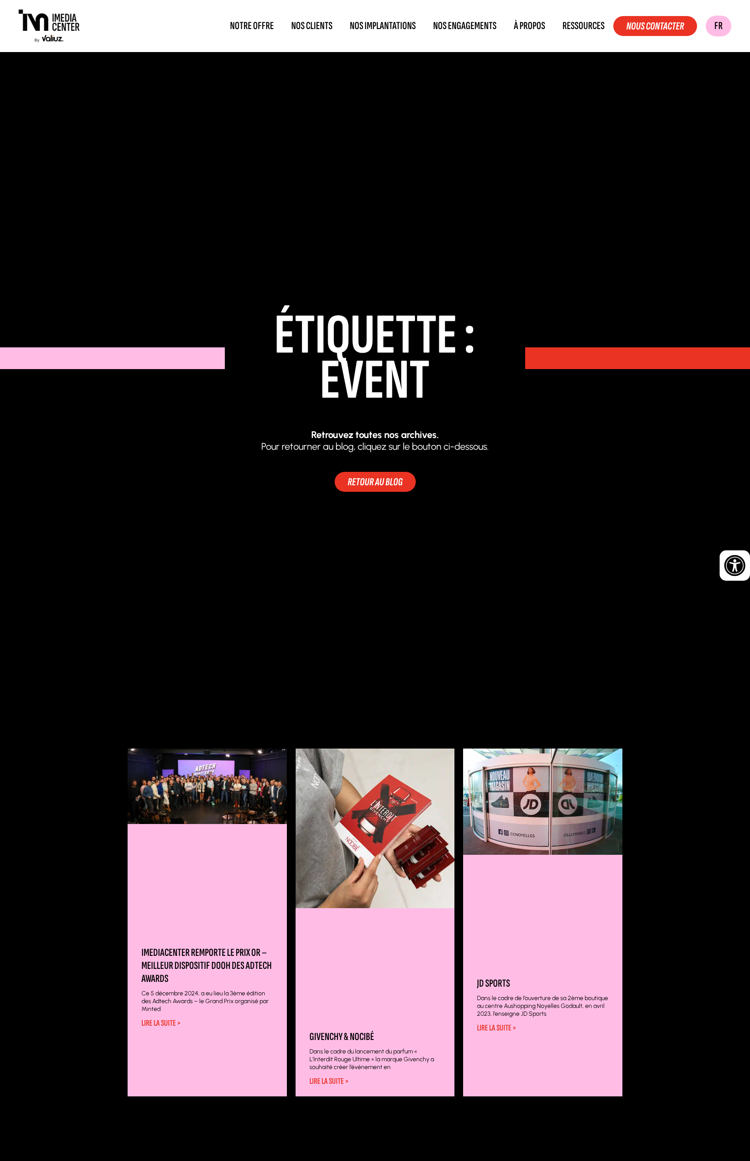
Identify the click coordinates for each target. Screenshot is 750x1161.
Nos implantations (383, 26)
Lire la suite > (161, 1023)
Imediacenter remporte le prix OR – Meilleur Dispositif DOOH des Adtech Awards (206, 965)
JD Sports (493, 983)
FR (718, 26)
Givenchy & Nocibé (341, 1036)
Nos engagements (465, 26)
